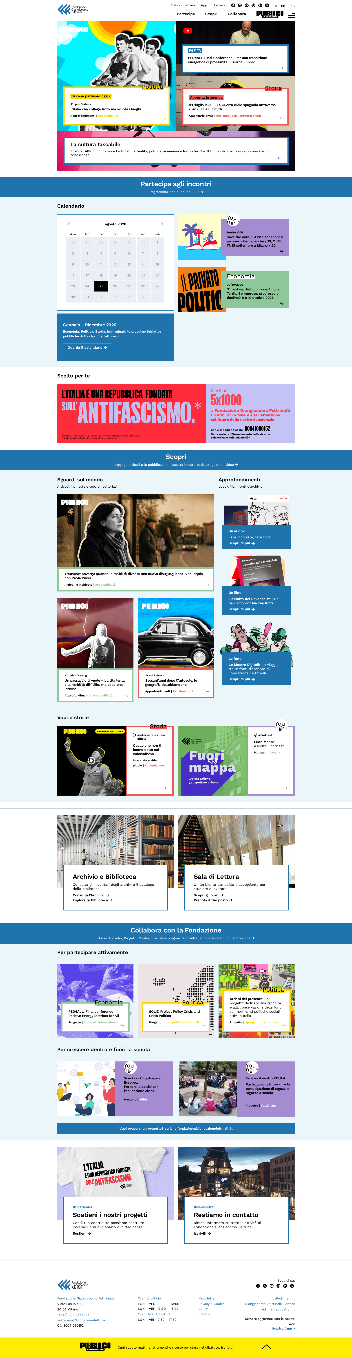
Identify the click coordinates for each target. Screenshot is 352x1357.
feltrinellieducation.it (278, 1309)
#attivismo (269, 1105)
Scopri (211, 14)
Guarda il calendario (85, 347)
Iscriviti (200, 1233)
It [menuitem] (276, 6)
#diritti (144, 1099)
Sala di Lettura (183, 5)
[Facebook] (233, 5)
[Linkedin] (260, 5)
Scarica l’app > (283, 1328)
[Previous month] (68, 223)
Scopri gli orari (206, 895)
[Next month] (162, 223)
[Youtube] (247, 5)
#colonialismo (155, 765)
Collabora (237, 14)
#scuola (274, 752)
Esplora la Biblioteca (90, 900)
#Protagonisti (251, 115)
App (204, 5)
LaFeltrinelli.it (283, 1298)
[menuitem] (276, 5)
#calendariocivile (228, 115)
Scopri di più (239, 543)
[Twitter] (240, 5)
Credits (204, 1314)
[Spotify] (267, 5)
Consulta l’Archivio (88, 895)
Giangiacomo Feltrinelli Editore (270, 1304)
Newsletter (207, 1298)
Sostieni (219, 5)
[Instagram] (253, 5)
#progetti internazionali (101, 1022)
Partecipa (186, 14)
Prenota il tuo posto (211, 900)
